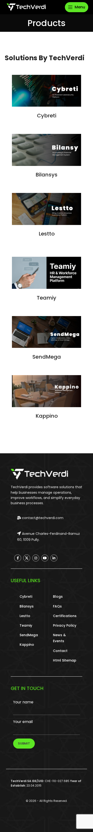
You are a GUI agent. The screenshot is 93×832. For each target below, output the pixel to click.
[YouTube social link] (44, 558)
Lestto (47, 233)
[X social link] (26, 558)
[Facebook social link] (17, 558)
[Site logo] (26, 7)
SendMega (46, 357)
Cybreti (46, 115)
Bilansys (46, 174)
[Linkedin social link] (53, 558)
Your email (23, 721)
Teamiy (46, 297)
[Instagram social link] (35, 558)
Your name (23, 702)
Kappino (47, 416)
